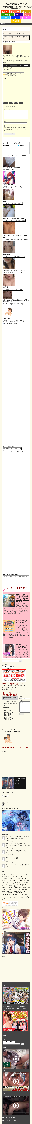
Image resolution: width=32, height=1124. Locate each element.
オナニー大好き (11, 878)
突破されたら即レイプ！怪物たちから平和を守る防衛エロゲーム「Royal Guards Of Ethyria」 (22, 598)
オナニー (11, 865)
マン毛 (16, 102)
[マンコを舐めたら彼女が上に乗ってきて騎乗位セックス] (9, 222)
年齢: (4, 69)
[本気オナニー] (8, 189)
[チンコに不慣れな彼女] (16, 323)
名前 (5, 121)
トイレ (18, 880)
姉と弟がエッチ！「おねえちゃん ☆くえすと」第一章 (22, 646)
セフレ (11, 880)
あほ (9, 874)
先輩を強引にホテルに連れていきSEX (14, 270)
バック (25, 880)
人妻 (21, 885)
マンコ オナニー (22, 882)
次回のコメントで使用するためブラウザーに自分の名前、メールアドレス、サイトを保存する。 (15, 129)
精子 (12, 897)
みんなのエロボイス (16, 3)
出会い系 (13, 887)
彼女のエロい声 (7, 254)
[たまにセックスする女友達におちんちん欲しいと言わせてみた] (7, 291)
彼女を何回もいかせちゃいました (12, 574)
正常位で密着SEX (8, 184)
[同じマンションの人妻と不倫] (9, 158)
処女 (6, 887)
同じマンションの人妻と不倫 (11, 167)
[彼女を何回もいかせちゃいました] (16, 451)
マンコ (11, 882)
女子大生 (22, 889)
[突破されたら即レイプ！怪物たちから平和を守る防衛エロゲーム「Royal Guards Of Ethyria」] (9, 595)
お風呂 (6, 876)
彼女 (12, 891)
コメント (7, 109)
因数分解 (15, 858)
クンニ (11, 102)
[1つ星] (3, 74)
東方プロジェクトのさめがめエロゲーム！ (22, 622)
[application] (16, 65)
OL (3, 874)
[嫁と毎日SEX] (9, 275)
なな (11, 876)
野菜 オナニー (18, 897)
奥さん (21, 102)
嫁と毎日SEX (7, 287)
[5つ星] (7, 74)
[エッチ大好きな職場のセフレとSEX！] (9, 206)
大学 (5, 889)
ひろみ (17, 876)
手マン (22, 894)
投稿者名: (5, 68)
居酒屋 (4, 892)
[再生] (4, 65)
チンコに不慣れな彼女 (9, 446)
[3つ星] (5, 74)
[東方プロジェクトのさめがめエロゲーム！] (9, 620)
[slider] (26, 65)
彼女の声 (10, 894)
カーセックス (21, 878)
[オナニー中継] (9, 306)
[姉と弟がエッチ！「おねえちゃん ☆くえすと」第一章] (9, 644)
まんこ (24, 876)
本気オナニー (6, 201)
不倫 (15, 885)
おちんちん (16, 874)
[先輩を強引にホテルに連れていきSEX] (9, 258)
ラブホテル (8, 885)
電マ (24, 897)
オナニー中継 (6, 319)
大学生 (10, 889)
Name (21, 696)
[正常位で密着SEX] (9, 172)
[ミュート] (23, 65)
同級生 (22, 887)
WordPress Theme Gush (9, 1120)
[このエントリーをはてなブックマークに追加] (18, 145)
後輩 (17, 894)
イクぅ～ (5, 102)
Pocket (22, 145)
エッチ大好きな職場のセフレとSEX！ (14, 218)
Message (21, 700)
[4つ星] (6, 74)
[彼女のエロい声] (9, 241)
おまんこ (23, 874)
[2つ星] (4, 74)
